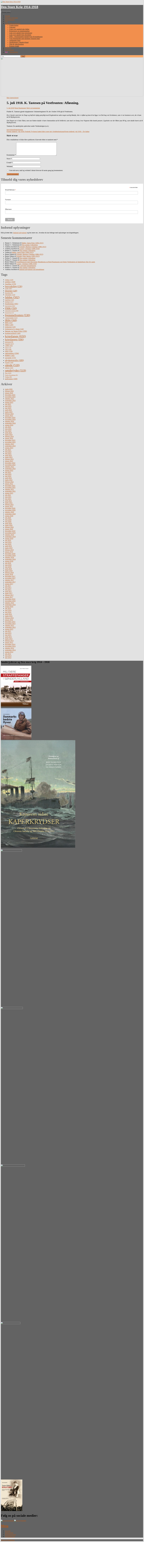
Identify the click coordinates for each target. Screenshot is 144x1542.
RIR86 (9, 356)
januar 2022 (9, 484)
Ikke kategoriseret (12, 98)
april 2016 (8, 614)
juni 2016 (8, 610)
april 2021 (8, 501)
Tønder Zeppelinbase (11, 375)
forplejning (11, 304)
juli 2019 (8, 540)
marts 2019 (8, 548)
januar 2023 (9, 461)
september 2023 (10, 446)
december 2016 (10, 599)
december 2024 (10, 417)
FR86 (11, 308)
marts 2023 (8, 457)
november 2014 (10, 646)
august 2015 (9, 629)
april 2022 (8, 478)
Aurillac (10, 284)
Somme (9, 362)
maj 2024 (8, 431)
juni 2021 (8, 497)
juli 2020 (8, 518)
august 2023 (9, 448)
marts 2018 (8, 571)
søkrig (9, 368)
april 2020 (8, 523)
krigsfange (15, 336)
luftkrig (8, 347)
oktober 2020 (9, 512)
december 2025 (10, 395)
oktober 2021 (9, 489)
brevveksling (13, 286)
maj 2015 (8, 635)
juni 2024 (8, 429)
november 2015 (10, 623)
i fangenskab (11, 318)
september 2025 (10, 400)
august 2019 (9, 538)
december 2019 (10, 531)
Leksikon (8, 48)
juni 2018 (8, 565)
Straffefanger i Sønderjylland (18, 42)
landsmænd (9, 342)
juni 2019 (8, 542)
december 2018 (10, 554)
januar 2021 (9, 506)
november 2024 (10, 419)
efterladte (10, 295)
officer (8, 349)
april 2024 (8, 433)
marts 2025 (8, 412)
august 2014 (9, 652)
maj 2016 (8, 612)
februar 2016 (9, 618)
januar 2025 (9, 416)
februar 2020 (9, 527)
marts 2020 (8, 525)
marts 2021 (8, 502)
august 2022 (9, 470)
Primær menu (6, 12)
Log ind (7, 1531)
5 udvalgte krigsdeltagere (27, 266)
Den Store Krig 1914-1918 (19, 7)
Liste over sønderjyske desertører (20, 35)
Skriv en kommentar (33, 108)
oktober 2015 (9, 625)
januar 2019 (9, 552)
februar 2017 (9, 595)
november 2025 (10, 397)
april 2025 (8, 410)
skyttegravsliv (14, 360)
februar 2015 (9, 641)
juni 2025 (8, 406)
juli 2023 (8, 450)
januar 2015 (9, 642)
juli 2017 (8, 586)
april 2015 (8, 637)
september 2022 (10, 468)
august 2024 (9, 425)
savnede (10, 358)
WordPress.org (10, 1536)
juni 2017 (8, 588)
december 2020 (10, 508)
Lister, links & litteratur (12, 23)
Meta (4, 1526)
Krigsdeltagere (10, 20)
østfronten (11, 379)
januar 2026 (9, 393)
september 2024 (10, 423)
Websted (9, 166)
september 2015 (10, 627)
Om (6, 21)
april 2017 (8, 591)
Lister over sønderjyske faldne (19, 29)
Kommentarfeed (10, 1535)
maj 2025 (8, 408)
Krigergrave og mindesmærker (19, 31)
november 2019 (10, 533)
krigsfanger (14, 339)
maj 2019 (8, 544)
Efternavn (8, 209)
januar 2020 (9, 529)
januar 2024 (9, 438)
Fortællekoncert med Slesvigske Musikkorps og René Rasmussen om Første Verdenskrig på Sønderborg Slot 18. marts (55, 262)
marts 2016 (8, 616)
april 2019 (8, 546)
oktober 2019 (9, 535)
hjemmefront (9, 312)
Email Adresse (10, 190)
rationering (12, 353)
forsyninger (10, 130)
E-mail (9, 162)
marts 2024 (8, 434)
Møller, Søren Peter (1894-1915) (32, 243)
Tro (8, 373)
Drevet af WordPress (8, 1540)
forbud (9, 302)
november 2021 (10, 487)
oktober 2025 (9, 399)
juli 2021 (8, 495)
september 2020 (10, 514)
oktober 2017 (9, 580)
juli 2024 (8, 427)
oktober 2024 (9, 421)
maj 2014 (8, 658)
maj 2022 (8, 476)
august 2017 (9, 584)
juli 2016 (8, 608)
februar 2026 (9, 391)
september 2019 (10, 537)
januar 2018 (9, 574)
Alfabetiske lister (14, 40)
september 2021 (10, 491)
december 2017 (10, 576)
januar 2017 (9, 597)
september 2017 (10, 582)
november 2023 (10, 442)
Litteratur (12, 27)
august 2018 (9, 561)
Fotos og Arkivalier (11, 18)
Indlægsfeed (9, 1533)
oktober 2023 (9, 444)
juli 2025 (8, 404)
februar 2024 (9, 436)
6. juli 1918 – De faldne (76, 131)
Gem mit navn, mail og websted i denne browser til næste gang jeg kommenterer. (36, 170)
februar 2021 (9, 504)
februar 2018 (9, 572)
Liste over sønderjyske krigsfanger (20, 33)
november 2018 (10, 555)
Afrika (9, 280)
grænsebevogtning (11, 311)
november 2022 (10, 465)
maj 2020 (8, 521)
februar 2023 (9, 459)
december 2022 (10, 463)
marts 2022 (8, 480)
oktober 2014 (9, 648)
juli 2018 (8, 563)
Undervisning (13, 25)
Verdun (8, 377)
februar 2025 (9, 414)
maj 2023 (8, 453)
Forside (7, 16)
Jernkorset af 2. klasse (14, 329)
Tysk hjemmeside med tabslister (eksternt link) (24, 38)
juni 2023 (8, 451)
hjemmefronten (17, 315)
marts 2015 (8, 639)
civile (8, 288)
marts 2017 (8, 593)
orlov (9, 351)
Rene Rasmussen (20, 108)
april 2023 (8, 455)
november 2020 (10, 510)
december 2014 (10, 644)
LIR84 (9, 345)
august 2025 (9, 402)
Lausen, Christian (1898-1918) (29, 249)
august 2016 (9, 606)
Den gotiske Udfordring (30, 245)
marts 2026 (8, 389)
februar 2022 (9, 482)
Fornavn (8, 199)
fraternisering (18, 130)
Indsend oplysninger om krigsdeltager (31, 269)
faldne (12, 297)
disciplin (9, 293)
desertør (11, 290)
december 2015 (10, 622)
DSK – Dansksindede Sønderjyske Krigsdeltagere (26, 37)
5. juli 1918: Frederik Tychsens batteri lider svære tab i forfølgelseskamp (35, 131)
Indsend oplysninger (20, 233)
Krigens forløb (14, 46)
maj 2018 (8, 567)
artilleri (10, 282)
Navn (9, 159)
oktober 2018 (9, 557)
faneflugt (9, 300)
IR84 (11, 320)
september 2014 (10, 650)
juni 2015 (8, 633)
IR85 (8, 323)
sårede (12, 365)
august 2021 (9, 493)
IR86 (9, 325)
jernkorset (10, 327)
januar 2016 (9, 620)
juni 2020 (8, 520)
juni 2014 (8, 656)
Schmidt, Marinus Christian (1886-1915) (32, 247)
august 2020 (9, 516)
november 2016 (10, 601)
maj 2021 (8, 499)
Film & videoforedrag (16, 44)
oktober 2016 (9, 603)
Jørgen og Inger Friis (16, 331)
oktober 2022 (9, 467)
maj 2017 (8, 589)
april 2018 (8, 569)
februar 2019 (9, 550)
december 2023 (10, 440)
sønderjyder (15, 370)
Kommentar (11, 155)
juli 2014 (8, 654)
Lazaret (9, 344)
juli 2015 (8, 631)
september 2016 (10, 605)
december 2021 (10, 485)
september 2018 (10, 559)
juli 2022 (8, 472)
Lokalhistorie (9, 50)
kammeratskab (12, 333)
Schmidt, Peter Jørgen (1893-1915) (28, 256)
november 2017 (10, 578)
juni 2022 (8, 474)
